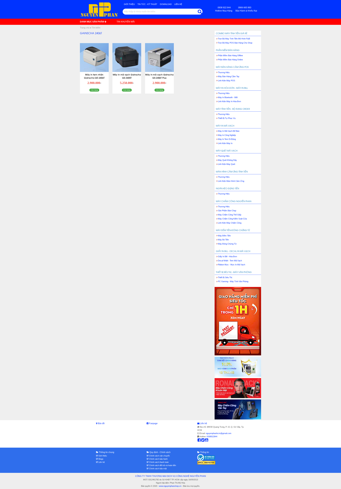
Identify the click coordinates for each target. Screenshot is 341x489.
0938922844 (212, 436)
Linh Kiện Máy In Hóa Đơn (229, 101)
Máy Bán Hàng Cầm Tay (228, 76)
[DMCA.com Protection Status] (206, 462)
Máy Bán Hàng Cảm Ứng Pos (232, 66)
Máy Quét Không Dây (227, 160)
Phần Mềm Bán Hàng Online (230, 59)
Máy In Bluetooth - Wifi (228, 97)
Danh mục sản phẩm (92, 22)
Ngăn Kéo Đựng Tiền (227, 188)
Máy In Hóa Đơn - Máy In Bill (232, 87)
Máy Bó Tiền (223, 239)
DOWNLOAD (166, 4)
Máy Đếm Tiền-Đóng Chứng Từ (233, 230)
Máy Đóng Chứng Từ (227, 244)
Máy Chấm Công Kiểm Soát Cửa (232, 219)
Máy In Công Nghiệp (227, 135)
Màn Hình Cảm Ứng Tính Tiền (232, 171)
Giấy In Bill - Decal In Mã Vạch (233, 251)
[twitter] (202, 441)
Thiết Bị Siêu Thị (225, 277)
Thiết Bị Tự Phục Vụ (227, 118)
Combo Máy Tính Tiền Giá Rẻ (231, 33)
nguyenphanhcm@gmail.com (218, 433)
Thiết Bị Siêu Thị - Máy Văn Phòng (234, 272)
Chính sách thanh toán (159, 462)
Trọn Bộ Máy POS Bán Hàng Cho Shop (235, 43)
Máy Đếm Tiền (224, 235)
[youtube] (206, 441)
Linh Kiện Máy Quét (226, 164)
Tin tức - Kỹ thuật (147, 4)
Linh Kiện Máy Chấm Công (229, 223)
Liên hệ (178, 4)
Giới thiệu (129, 4)
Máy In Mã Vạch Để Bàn (228, 131)
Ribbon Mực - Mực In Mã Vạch (231, 264)
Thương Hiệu (224, 72)
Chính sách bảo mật (158, 468)
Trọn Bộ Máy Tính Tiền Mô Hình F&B (234, 39)
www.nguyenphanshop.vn (170, 486)
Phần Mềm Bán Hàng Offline (230, 55)
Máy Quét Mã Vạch (227, 150)
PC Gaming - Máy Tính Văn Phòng (233, 281)
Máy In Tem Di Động (227, 139)
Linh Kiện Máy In (225, 143)
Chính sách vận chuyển (159, 456)
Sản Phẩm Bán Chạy (227, 210)
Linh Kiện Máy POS (226, 80)
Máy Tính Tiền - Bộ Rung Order (233, 108)
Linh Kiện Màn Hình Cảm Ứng (231, 181)
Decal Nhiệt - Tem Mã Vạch (230, 260)
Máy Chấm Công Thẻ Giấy (229, 215)
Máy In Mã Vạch (225, 125)
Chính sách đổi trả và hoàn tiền (162, 465)
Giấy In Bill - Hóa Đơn (227, 256)
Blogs (100, 459)
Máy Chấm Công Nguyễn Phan (233, 201)
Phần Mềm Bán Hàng (227, 50)
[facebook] (199, 441)
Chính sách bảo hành (158, 459)
